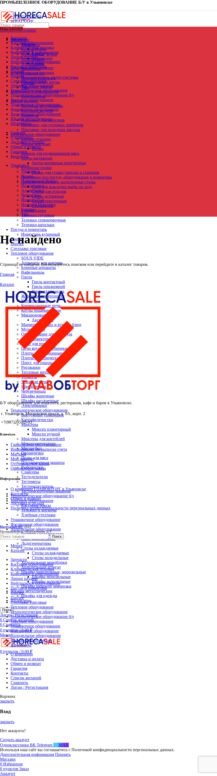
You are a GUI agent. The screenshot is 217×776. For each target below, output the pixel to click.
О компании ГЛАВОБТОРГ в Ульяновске (48, 489)
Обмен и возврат (26, 498)
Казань (27, 176)
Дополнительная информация (27, 754)
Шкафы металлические (31, 591)
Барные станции (36, 139)
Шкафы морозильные (51, 576)
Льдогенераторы (36, 543)
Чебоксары (31, 195)
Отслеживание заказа (30, 463)
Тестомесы (30, 481)
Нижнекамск (32, 185)
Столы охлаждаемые (39, 548)
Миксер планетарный (51, 429)
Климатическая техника (32, 72)
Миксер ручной (46, 434)
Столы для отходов (49, 191)
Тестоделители (34, 477)
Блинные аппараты (38, 267)
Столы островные (48, 196)
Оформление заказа (28, 468)
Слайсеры (30, 472)
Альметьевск (32, 190)
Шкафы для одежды (39, 595)
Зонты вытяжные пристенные (59, 163)
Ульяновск (30, 171)
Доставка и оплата (27, 503)
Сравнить (19, 682)
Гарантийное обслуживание (36, 444)
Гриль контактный (48, 282)
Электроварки (34, 405)
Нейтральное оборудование (35, 134)
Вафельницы (32, 272)
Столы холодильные (50, 557)
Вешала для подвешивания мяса (50, 153)
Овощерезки (32, 453)
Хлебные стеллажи (38, 515)
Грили (26, 277)
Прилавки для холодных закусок (50, 129)
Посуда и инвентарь (29, 229)
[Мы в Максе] (2, 7)
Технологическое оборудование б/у (42, 496)
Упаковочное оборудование (35, 519)
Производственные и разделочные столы (58, 182)
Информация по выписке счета (39, 449)
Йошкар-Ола (32, 200)
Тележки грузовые (38, 215)
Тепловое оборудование (32, 253)
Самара (27, 209)
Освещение (42, 58)
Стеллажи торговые (29, 248)
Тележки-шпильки (38, 224)
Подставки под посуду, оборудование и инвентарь (66, 177)
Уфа (25, 214)
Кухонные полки (36, 167)
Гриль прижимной (48, 286)
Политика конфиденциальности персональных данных (60, 508)
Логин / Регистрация (29, 687)
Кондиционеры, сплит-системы (49, 77)
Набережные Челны (39, 181)
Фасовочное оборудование (35, 524)
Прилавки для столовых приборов (52, 125)
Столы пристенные (49, 201)
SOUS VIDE (32, 258)
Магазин (18, 454)
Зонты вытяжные (36, 158)
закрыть (7, 701)
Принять (63, 754)
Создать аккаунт (14, 739)
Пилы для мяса (34, 458)
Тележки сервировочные (43, 220)
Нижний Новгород (38, 204)
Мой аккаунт (22, 459)
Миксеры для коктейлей (43, 438)
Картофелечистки (37, 419)
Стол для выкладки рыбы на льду (62, 186)
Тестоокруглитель (37, 486)
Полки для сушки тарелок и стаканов (65, 172)
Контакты (19, 493)
